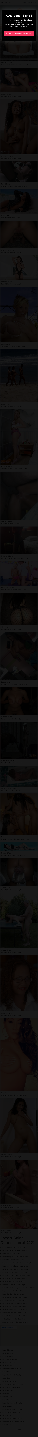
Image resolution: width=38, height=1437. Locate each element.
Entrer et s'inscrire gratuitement (19, 33)
